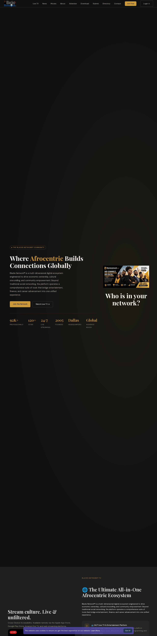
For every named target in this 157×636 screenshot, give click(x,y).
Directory (106, 3)
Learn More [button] (95, 630)
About (62, 3)
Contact (117, 3)
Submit (96, 3)
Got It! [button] (127, 630)
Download (85, 3)
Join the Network (20, 304)
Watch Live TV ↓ (43, 304)
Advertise (73, 3)
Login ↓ (147, 3)
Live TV (36, 3)
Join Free (130, 3)
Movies (53, 3)
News (44, 3)
